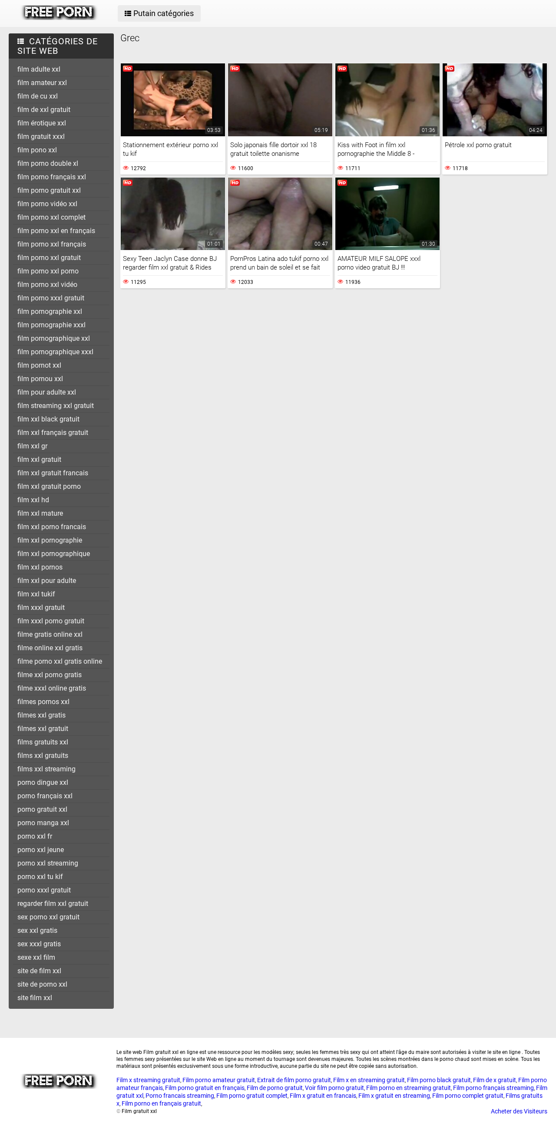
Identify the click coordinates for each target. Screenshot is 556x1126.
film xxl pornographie (49, 540)
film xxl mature (40, 513)
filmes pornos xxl (43, 702)
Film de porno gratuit (275, 1087)
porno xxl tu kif (40, 876)
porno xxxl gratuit (44, 890)
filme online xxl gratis (50, 648)
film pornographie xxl (49, 311)
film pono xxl (37, 150)
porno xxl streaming (47, 863)
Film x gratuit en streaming (394, 1095)
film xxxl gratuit (41, 607)
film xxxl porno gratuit (50, 621)
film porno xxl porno (48, 271)
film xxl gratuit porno (49, 486)
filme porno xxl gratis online (59, 661)
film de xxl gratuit (43, 109)
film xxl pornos (40, 567)
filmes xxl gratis (41, 715)
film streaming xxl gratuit (55, 406)
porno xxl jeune (40, 850)
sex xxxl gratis (39, 944)
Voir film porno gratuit (334, 1087)
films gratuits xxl (42, 742)
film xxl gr (32, 446)
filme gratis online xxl (50, 634)
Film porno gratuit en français (205, 1087)
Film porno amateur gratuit (218, 1080)
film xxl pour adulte (46, 580)
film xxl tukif (36, 594)
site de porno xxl (42, 984)
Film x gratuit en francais (323, 1095)
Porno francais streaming (180, 1095)
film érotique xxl (41, 123)
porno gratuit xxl (42, 809)
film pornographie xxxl (51, 325)
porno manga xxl (43, 823)
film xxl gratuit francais (52, 473)
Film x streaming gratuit (148, 1080)
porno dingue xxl (42, 782)
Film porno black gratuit (439, 1080)
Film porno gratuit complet (252, 1095)
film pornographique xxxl (55, 352)
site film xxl (34, 998)
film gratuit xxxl (41, 136)
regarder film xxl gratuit (52, 903)
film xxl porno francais (51, 527)
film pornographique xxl (53, 338)
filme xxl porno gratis (49, 675)
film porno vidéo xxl (47, 204)
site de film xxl (39, 971)
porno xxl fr (34, 836)
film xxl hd (33, 500)
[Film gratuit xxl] (59, 17)
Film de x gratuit (494, 1080)
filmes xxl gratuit (42, 728)
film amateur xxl (42, 83)
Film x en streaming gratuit (369, 1080)
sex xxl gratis (37, 930)
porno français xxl (45, 796)
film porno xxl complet (51, 217)
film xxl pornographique (53, 554)
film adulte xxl (38, 69)
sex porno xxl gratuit (48, 917)
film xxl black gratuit (48, 419)
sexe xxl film (36, 957)
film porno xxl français (51, 244)
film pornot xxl (39, 365)
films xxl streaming (46, 769)
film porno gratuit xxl (49, 190)
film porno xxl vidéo (47, 284)
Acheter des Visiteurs (519, 1111)
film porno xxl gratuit (49, 258)
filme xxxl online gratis (51, 688)
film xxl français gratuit (52, 432)
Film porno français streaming (493, 1087)
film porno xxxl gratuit (50, 298)
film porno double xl (47, 163)
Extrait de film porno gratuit (294, 1080)
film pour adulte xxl (46, 392)
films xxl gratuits (42, 755)
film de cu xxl (37, 96)
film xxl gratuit (39, 459)
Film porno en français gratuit (161, 1103)
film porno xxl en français (56, 231)
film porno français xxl (51, 177)
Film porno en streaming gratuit (408, 1087)
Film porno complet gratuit (467, 1095)
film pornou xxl (40, 379)
